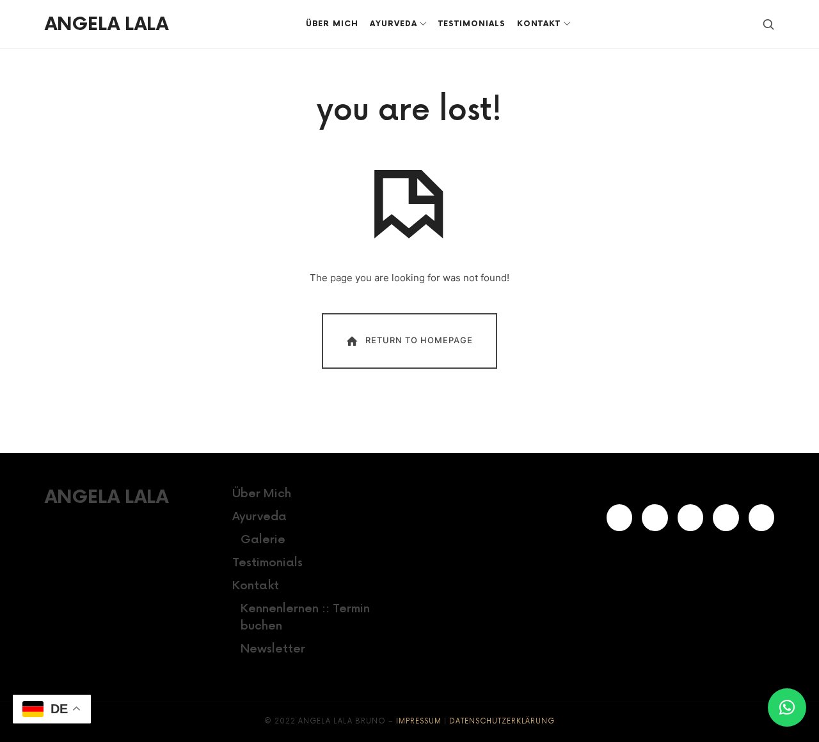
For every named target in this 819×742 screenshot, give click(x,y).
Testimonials (267, 562)
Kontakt (255, 585)
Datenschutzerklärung (502, 721)
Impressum (418, 721)
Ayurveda (259, 516)
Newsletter (273, 649)
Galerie (263, 539)
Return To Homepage (419, 340)
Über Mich (261, 493)
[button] (787, 707)
